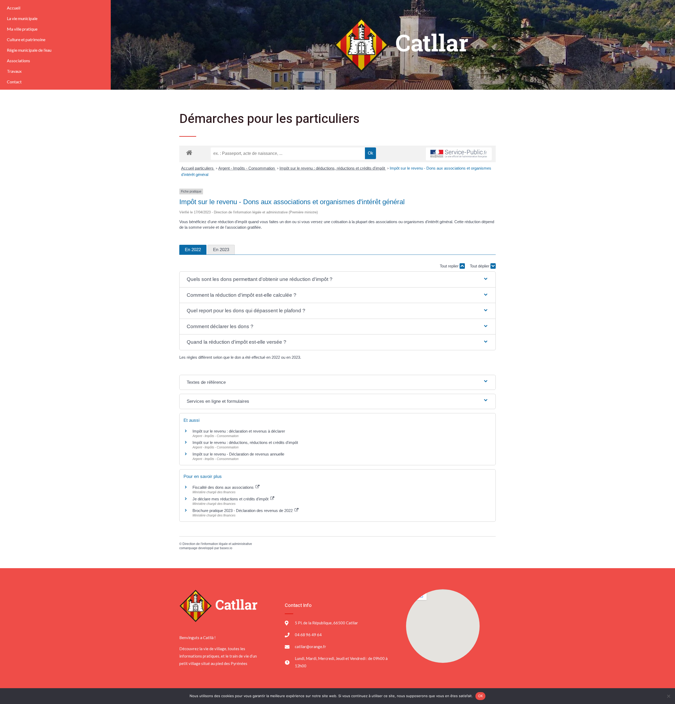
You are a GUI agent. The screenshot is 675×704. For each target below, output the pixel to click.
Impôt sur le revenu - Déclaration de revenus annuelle (238, 454)
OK (480, 696)
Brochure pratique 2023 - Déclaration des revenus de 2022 (243, 510)
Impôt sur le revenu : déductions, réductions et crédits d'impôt (332, 168)
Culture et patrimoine (26, 39)
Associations (18, 60)
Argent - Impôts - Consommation (247, 168)
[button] (337, 279)
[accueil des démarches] (189, 152)
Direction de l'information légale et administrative (217, 544)
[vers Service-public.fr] (459, 153)
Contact (14, 81)
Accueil (13, 7)
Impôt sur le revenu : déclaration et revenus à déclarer (238, 431)
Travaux (14, 71)
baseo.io (226, 548)
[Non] (668, 696)
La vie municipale (22, 18)
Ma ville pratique (22, 28)
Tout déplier (480, 266)
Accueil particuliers (198, 168)
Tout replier (450, 266)
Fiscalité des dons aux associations (223, 487)
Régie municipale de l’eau (29, 49)
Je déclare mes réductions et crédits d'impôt (230, 499)
